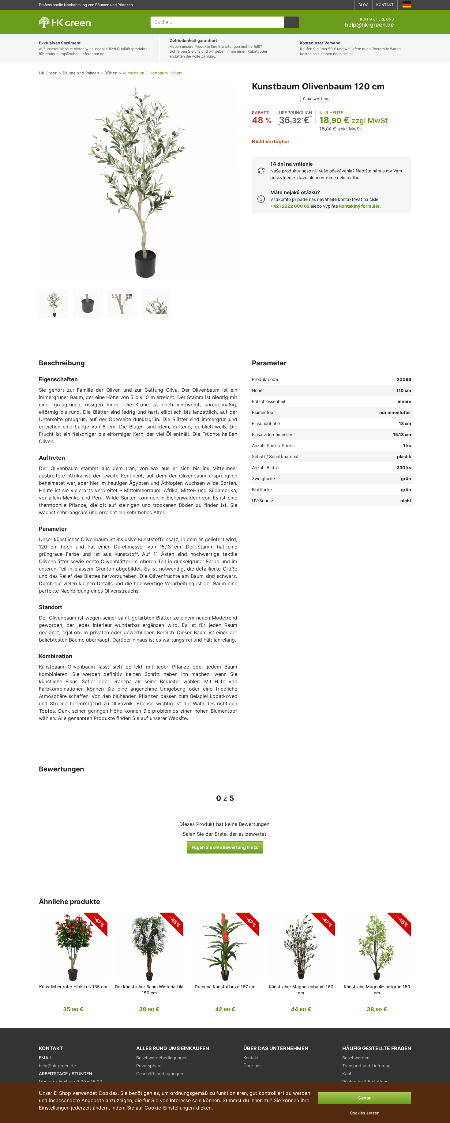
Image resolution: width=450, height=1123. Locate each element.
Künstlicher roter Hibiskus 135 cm (73, 986)
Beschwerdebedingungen (162, 1057)
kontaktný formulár (359, 206)
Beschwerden (355, 1057)
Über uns (252, 1065)
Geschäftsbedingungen (159, 1073)
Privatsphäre (149, 1065)
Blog (363, 4)
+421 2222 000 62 (289, 206)
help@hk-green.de (369, 25)
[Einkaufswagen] (406, 22)
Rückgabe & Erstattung (365, 1081)
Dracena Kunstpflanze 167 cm (225, 986)
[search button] (291, 22)
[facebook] (338, 5)
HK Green (47, 13)
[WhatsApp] (329, 5)
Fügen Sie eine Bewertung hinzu (225, 847)
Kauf (346, 1073)
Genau (365, 1097)
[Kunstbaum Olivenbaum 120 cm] (53, 303)
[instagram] (347, 5)
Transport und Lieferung (366, 1065)
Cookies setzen (365, 1112)
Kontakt (385, 4)
